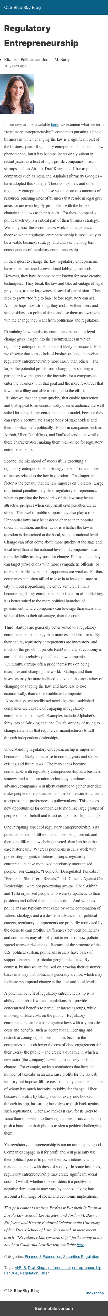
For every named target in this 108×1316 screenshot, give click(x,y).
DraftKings (37, 1267)
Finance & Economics (43, 1256)
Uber (44, 1273)
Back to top (95, 1293)
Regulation (29, 1273)
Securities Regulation (81, 1256)
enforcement (59, 1267)
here (54, 124)
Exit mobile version (54, 1308)
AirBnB (20, 1267)
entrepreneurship (86, 1267)
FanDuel (11, 1273)
